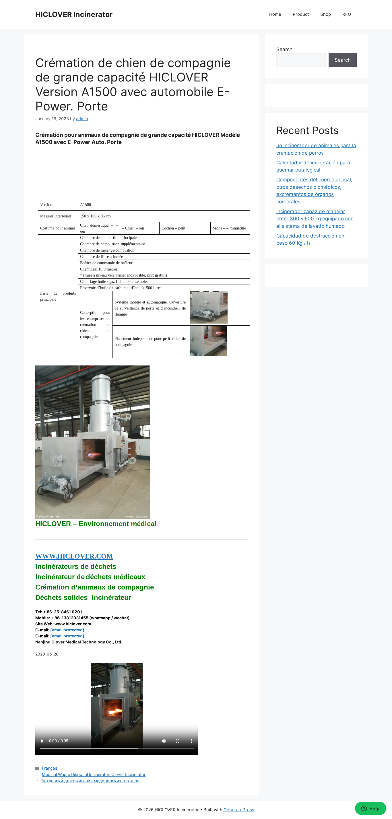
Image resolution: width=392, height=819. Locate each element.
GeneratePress (239, 809)
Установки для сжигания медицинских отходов (90, 780)
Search (284, 49)
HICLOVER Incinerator (73, 14)
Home (275, 14)
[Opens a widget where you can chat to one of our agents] (370, 809)
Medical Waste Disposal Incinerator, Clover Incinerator (93, 774)
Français (50, 768)
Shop (325, 14)
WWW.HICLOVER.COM (74, 556)
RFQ (346, 14)
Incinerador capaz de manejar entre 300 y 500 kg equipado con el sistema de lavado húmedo (315, 219)
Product (301, 14)
